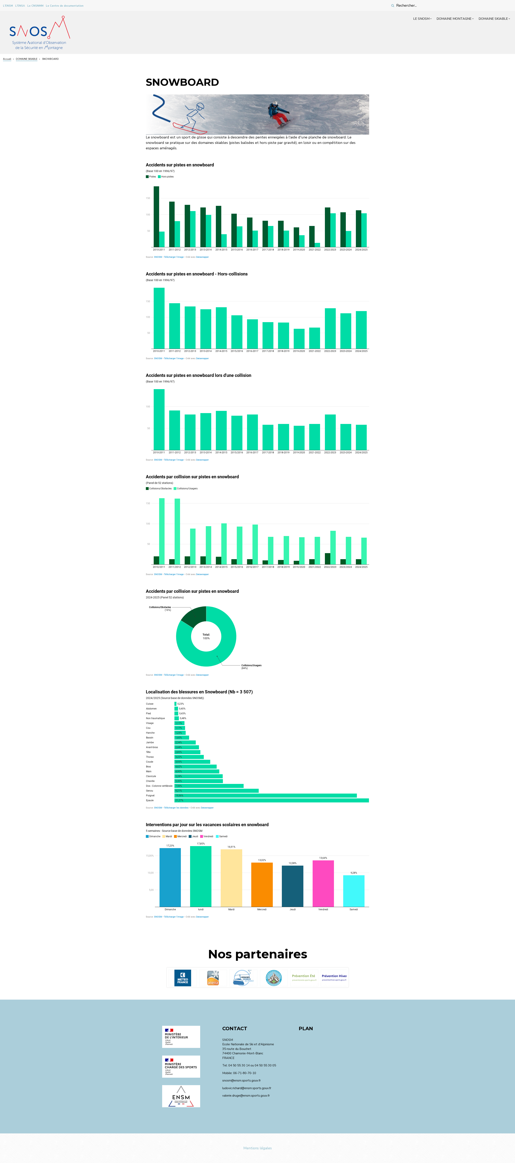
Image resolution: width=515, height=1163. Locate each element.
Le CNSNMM (35, 6)
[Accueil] (39, 32)
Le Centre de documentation (64, 6)
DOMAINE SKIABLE (495, 19)
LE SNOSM (423, 19)
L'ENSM (8, 6)
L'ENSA (20, 6)
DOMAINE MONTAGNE (456, 19)
